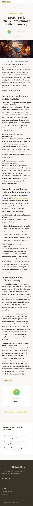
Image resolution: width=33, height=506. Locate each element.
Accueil (4, 8)
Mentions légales (7, 491)
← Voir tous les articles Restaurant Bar (14, 412)
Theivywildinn (18, 467)
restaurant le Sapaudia (20, 198)
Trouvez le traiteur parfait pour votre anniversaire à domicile (16, 449)
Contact (4, 494)
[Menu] (29, 1)
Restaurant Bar (12, 8)
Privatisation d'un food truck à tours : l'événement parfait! (16, 437)
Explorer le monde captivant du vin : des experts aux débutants (15, 443)
